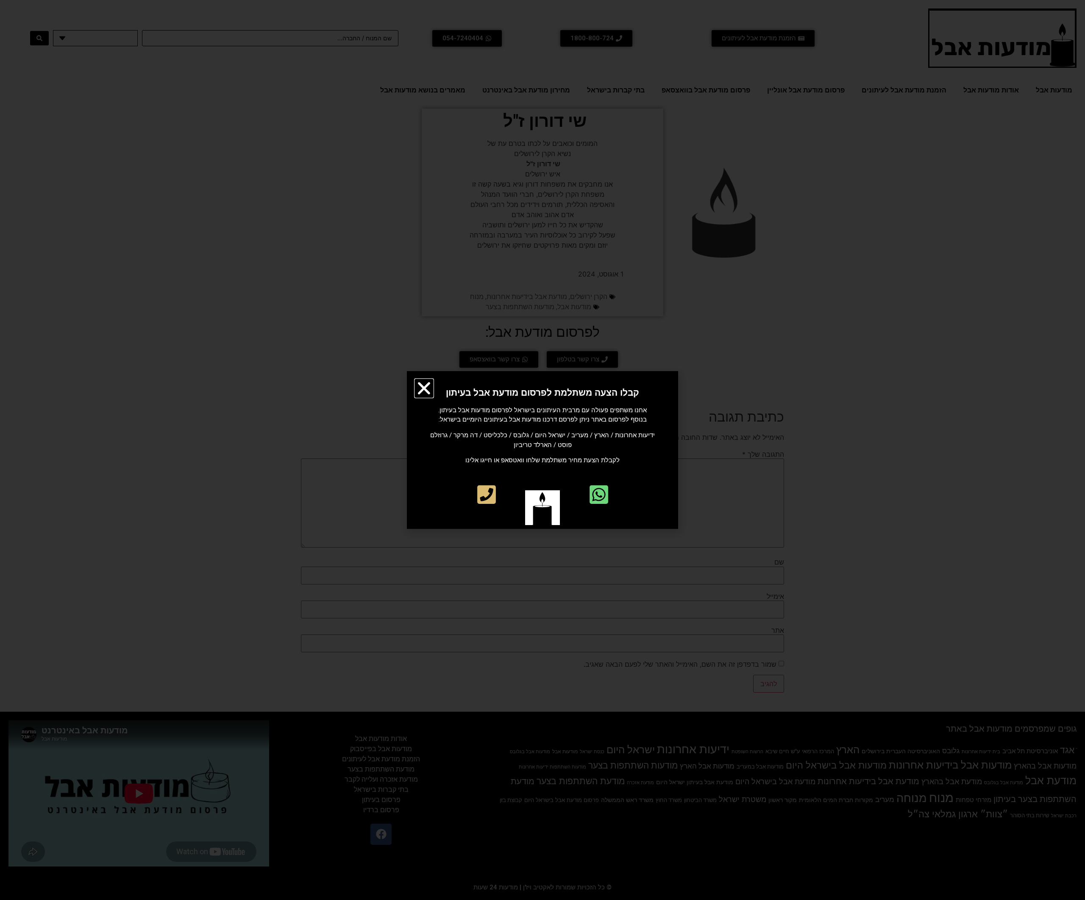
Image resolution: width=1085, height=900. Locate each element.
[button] (424, 388)
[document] (542, 450)
